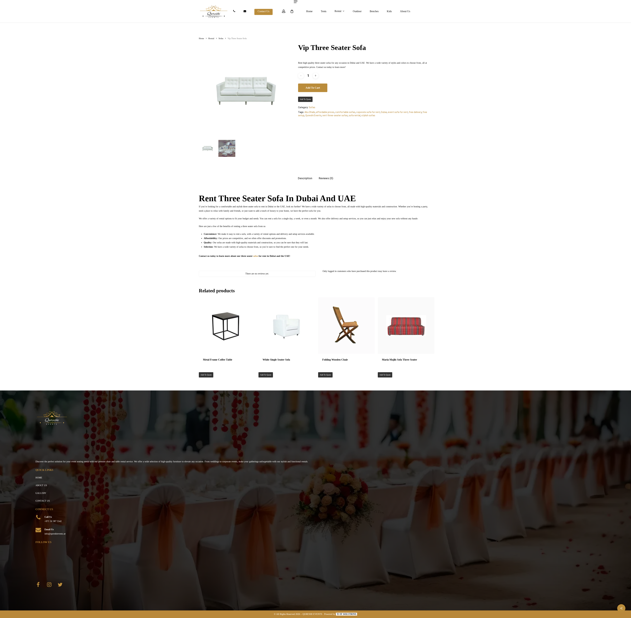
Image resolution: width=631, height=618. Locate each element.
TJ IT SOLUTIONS (346, 614)
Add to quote (305, 99)
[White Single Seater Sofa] (286, 325)
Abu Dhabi (309, 112)
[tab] (305, 178)
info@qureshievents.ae (55, 534)
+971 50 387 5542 (53, 521)
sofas (255, 256)
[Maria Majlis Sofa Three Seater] (406, 325)
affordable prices (325, 112)
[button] (295, 1)
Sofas (221, 38)
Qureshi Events (313, 115)
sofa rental (354, 115)
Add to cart (312, 87)
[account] (284, 11)
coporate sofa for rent (368, 112)
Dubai (384, 112)
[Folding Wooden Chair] (346, 325)
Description (305, 178)
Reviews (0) (326, 178)
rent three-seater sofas (335, 115)
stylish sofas (368, 115)
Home (201, 38)
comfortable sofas (345, 112)
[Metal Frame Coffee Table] (227, 325)
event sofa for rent (398, 112)
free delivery (415, 112)
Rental (211, 38)
